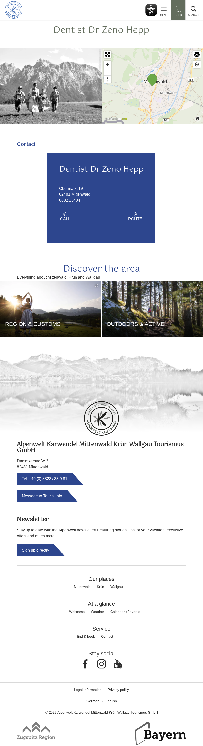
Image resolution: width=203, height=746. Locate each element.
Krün (100, 587)
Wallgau (116, 587)
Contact (107, 636)
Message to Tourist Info (42, 496)
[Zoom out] (107, 71)
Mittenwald (82, 587)
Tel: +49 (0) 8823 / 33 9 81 (44, 479)
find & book (86, 636)
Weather (97, 612)
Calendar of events (125, 612)
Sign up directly (35, 550)
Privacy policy (118, 690)
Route (135, 219)
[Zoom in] (107, 64)
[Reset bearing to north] (107, 79)
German (92, 701)
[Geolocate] (197, 64)
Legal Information (88, 690)
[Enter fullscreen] (107, 54)
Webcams (77, 612)
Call (65, 219)
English (111, 701)
